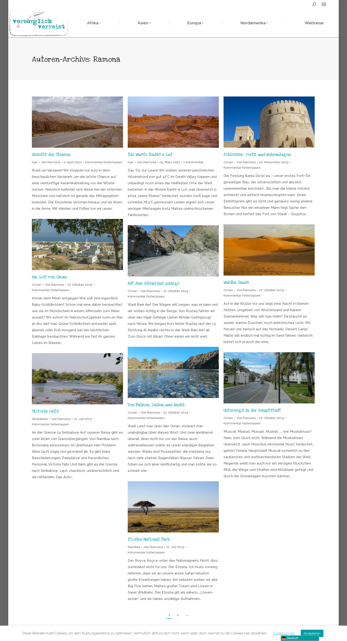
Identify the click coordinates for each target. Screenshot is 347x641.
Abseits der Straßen (51, 154)
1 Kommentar (193, 162)
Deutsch (292, 638)
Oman (228, 162)
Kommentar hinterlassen (103, 162)
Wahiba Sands (236, 282)
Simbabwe (40, 419)
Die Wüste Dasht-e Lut (150, 154)
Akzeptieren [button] (312, 633)
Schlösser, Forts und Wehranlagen (257, 154)
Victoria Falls (45, 411)
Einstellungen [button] (284, 633)
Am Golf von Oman (49, 277)
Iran (35, 162)
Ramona (106, 59)
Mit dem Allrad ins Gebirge (153, 283)
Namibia (134, 547)
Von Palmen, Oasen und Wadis (156, 405)
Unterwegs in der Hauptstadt (252, 410)
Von (50, 162)
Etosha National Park (149, 539)
